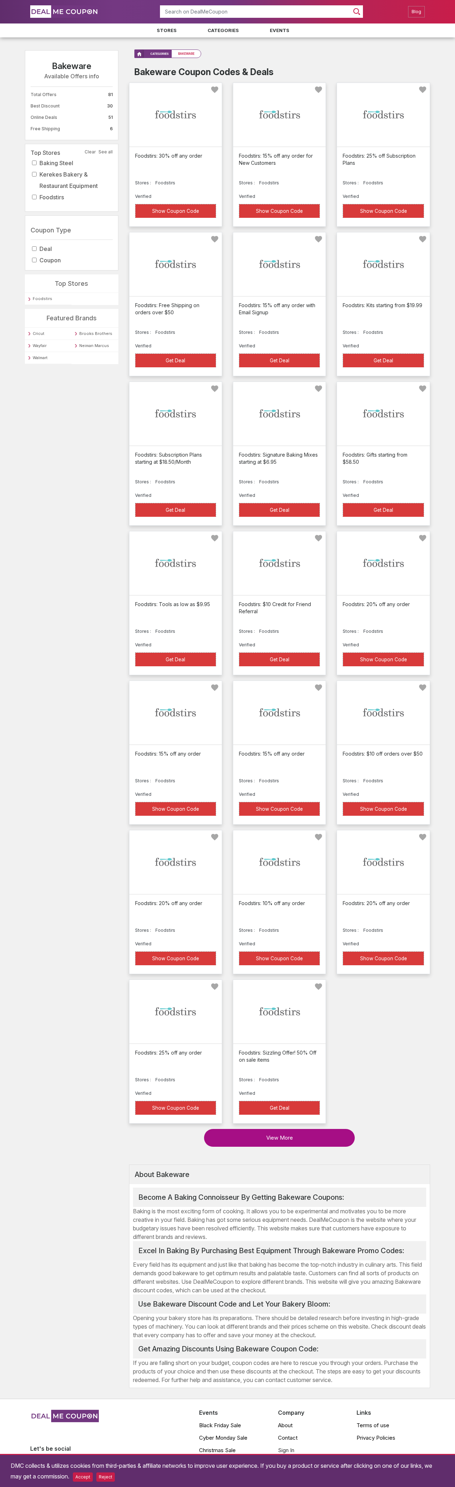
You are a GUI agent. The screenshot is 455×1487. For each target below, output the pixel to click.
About (285, 1425)
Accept (82, 1477)
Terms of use (373, 1425)
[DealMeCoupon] (64, 1420)
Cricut (38, 333)
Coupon (50, 260)
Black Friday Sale (220, 1425)
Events (279, 30)
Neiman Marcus (94, 345)
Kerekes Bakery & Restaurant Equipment (68, 180)
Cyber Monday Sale (223, 1437)
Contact (288, 1437)
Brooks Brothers (95, 333)
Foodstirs (51, 197)
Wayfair (40, 345)
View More (279, 1137)
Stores (167, 30)
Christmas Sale (217, 1450)
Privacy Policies (376, 1437)
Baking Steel (56, 163)
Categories (223, 30)
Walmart (40, 357)
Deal (45, 248)
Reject (105, 1477)
